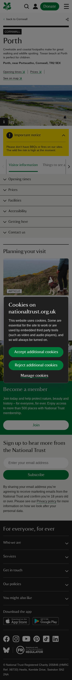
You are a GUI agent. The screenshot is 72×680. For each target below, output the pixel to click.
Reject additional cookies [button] (36, 365)
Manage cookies (34, 376)
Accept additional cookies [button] (36, 352)
